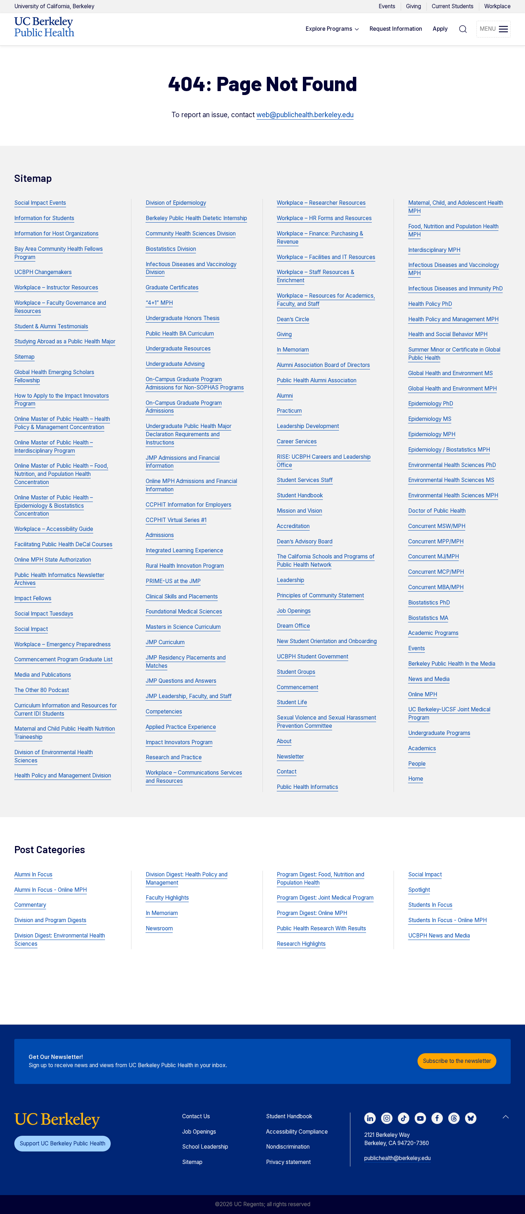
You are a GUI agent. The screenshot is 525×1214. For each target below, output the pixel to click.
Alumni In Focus (33, 874)
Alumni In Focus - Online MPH (50, 889)
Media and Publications (42, 674)
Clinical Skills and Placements (182, 596)
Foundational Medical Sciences (184, 611)
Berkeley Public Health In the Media (451, 663)
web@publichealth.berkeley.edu (305, 115)
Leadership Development (308, 426)
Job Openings (294, 610)
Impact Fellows (32, 598)
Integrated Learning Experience (184, 550)
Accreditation (293, 526)
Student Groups (296, 671)
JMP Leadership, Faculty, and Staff (189, 696)
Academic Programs (433, 633)
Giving (413, 6)
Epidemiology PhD (430, 403)
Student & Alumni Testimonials (51, 326)
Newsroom (159, 928)
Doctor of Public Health (437, 510)
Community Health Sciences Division (191, 233)
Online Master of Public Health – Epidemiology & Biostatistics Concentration (53, 505)
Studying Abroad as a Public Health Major (64, 341)
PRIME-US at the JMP (173, 581)
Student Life (292, 702)
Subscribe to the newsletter (457, 1061)
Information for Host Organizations (56, 233)
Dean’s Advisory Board (304, 541)
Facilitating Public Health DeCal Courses (63, 544)
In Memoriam (293, 349)
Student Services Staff (305, 480)
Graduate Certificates (172, 287)
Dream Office (293, 625)
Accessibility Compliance (297, 1131)
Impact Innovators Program (179, 742)
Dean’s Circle (293, 319)
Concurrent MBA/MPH (436, 587)
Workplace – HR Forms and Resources (324, 218)
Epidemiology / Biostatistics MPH (449, 449)
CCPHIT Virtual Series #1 (176, 520)
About (284, 741)
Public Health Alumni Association (316, 380)
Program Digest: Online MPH (312, 913)
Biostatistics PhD (429, 602)
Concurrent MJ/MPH (433, 556)
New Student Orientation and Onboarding (327, 641)
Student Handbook (300, 495)
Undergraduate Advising (175, 363)
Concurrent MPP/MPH (436, 541)
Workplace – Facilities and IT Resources (326, 257)
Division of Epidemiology (176, 202)
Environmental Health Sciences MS (451, 480)
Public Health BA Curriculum (180, 333)
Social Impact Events (40, 202)
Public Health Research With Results (321, 928)
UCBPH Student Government (312, 656)
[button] (332, 29)
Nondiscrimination (288, 1146)
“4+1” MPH (159, 302)
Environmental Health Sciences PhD (452, 465)
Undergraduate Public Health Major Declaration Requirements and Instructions (188, 434)
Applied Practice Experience (181, 726)
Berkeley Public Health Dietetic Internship (196, 218)
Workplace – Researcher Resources (321, 202)
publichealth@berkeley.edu (397, 1158)
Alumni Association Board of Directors (323, 365)
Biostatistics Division (171, 248)
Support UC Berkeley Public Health (62, 1143)
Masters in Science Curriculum (183, 626)
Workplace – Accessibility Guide (53, 529)
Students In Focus (430, 904)
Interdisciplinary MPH (434, 250)
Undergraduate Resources (178, 348)
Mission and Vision (299, 510)
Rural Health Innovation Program (185, 565)
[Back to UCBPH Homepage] (44, 29)
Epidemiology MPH (431, 434)
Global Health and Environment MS (450, 373)
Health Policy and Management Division (62, 775)
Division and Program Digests (50, 920)
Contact (286, 771)
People (417, 763)
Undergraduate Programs (439, 733)
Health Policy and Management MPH (453, 319)
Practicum (289, 410)
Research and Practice (174, 757)
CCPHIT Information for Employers (188, 504)
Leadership (290, 580)
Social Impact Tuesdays (43, 613)
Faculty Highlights (167, 897)
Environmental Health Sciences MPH (453, 495)
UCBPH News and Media (439, 935)
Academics (422, 748)
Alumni (285, 395)
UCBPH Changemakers (43, 272)
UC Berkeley (54, 6)
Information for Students (44, 218)
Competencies (164, 711)
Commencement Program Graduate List (63, 659)
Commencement (297, 687)
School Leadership (205, 1146)
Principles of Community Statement (320, 595)
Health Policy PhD (430, 303)
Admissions (160, 535)
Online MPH (422, 694)
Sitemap (24, 356)
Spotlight (419, 889)
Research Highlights (301, 943)
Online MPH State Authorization (52, 559)
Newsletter (290, 756)
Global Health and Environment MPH (452, 388)
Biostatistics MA (428, 618)
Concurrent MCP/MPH (436, 571)
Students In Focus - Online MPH (447, 920)
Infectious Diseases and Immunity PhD (455, 288)
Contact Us (196, 1116)
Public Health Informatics (307, 786)
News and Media (429, 679)
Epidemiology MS (429, 419)
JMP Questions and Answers (181, 680)
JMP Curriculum (165, 642)
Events (387, 6)
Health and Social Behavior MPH (448, 334)
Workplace (497, 6)
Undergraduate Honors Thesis (183, 318)
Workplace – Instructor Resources (56, 287)
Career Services (297, 441)
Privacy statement (288, 1162)
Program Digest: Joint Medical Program (325, 897)
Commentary (30, 904)
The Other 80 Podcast (41, 690)
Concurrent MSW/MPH (436, 526)
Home (415, 778)
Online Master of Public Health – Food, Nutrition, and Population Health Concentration (61, 474)
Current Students (453, 6)
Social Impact (31, 629)
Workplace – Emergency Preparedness (62, 644)
